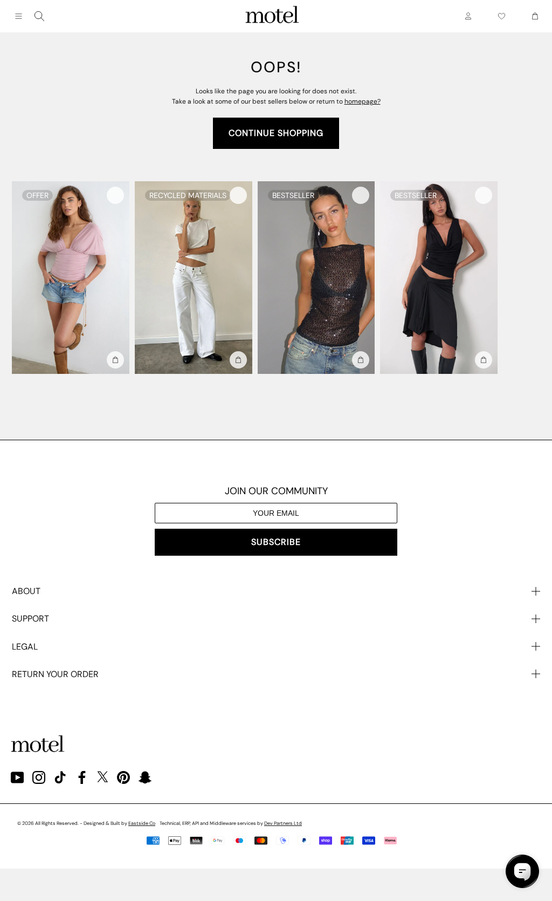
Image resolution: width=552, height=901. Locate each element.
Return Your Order (55, 674)
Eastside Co (141, 823)
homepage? (362, 101)
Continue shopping (276, 133)
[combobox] (39, 16)
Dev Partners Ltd (283, 823)
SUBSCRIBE (276, 542)
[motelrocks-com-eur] (272, 16)
